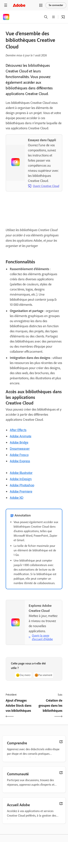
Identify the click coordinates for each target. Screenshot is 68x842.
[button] (41, 5)
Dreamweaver (20, 449)
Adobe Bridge (19, 442)
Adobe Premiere (21, 491)
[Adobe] (19, 5)
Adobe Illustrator (21, 473)
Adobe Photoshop (22, 485)
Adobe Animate (20, 436)
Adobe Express (20, 461)
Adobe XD (16, 498)
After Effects (18, 430)
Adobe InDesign (21, 479)
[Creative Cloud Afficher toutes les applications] (63, 17)
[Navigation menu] (5, 5)
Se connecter (56, 5)
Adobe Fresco (19, 455)
